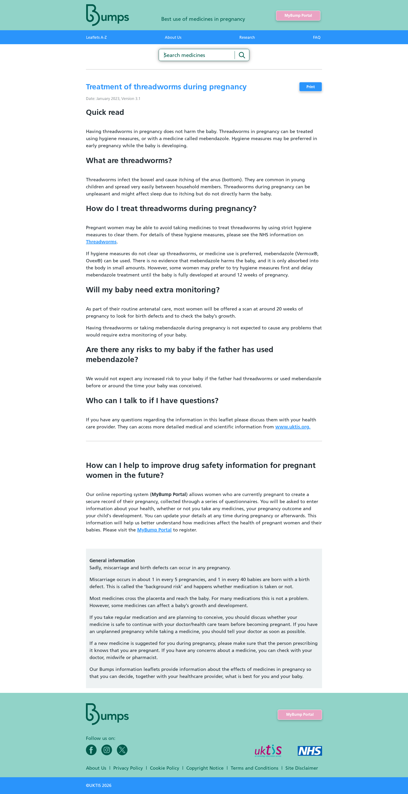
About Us (173, 37)
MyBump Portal (298, 15)
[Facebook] (91, 750)
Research (247, 37)
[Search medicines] (242, 55)
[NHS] (310, 751)
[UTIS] (268, 751)
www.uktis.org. (292, 426)
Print (310, 87)
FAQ (316, 37)
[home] (107, 15)
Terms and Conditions (254, 768)
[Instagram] (106, 750)
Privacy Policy (128, 768)
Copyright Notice (205, 768)
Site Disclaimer (301, 768)
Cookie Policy (164, 768)
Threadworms (101, 241)
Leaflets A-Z (96, 37)
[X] (122, 750)
